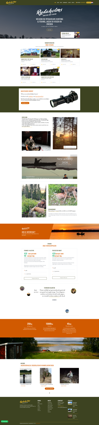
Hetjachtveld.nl (39, 96)
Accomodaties (40, 403)
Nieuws (39, 409)
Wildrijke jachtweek (64, 384)
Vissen (39, 406)
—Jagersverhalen (43, 385)
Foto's (49, 410)
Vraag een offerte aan (35, 278)
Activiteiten (50, 402)
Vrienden (49, 411)
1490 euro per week (46, 78)
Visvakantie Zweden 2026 (26, 384)
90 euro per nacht (45, 60)
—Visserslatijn (23, 385)
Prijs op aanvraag (25, 78)
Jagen (39, 405)
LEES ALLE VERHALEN (49, 388)
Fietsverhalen (50, 406)
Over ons (39, 410)
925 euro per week (72, 36)
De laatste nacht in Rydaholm (47, 384)
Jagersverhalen (50, 405)
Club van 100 (50, 403)
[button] (73, 2)
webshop (30, 96)
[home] (11, 2)
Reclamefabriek (38, 423)
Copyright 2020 (31, 423)
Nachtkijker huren (25, 103)
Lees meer (49, 29)
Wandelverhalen (50, 407)
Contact (39, 407)
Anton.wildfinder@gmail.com (62, 407)
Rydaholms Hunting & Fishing (24, 423)
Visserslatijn (50, 409)
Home (39, 402)
